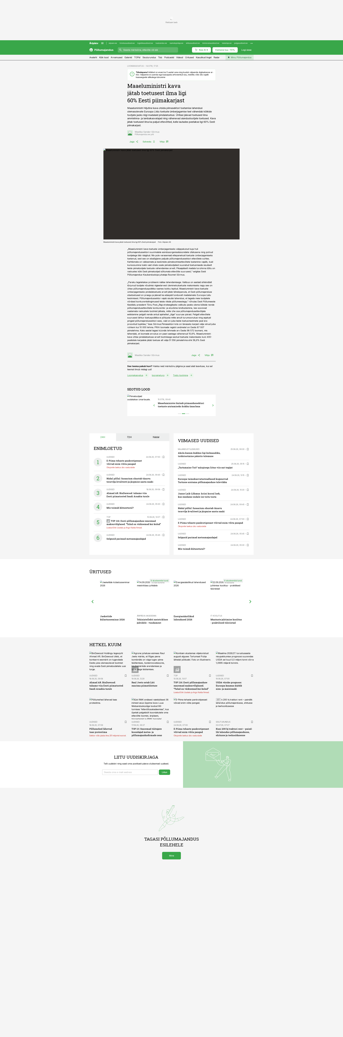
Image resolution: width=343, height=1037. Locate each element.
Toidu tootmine (180, 375)
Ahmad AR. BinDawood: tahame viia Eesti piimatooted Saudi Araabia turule (106, 685)
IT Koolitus (216, 616)
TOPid (137, 57)
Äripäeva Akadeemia (146, 616)
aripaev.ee (113, 43)
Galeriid (128, 57)
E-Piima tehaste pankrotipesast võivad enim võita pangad (210, 522)
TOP (109, 517)
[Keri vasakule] (154, 405)
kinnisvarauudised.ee (210, 43)
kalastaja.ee (227, 43)
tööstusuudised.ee (127, 43)
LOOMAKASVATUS (135, 66)
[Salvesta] (163, 457)
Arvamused (116, 57)
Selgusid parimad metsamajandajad (126, 538)
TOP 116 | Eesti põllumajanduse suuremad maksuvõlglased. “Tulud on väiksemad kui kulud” (191, 685)
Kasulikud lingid (203, 57)
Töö (160, 57)
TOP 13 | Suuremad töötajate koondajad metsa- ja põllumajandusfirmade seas (147, 732)
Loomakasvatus (135, 375)
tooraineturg (158, 375)
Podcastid (169, 57)
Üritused (189, 57)
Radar (217, 57)
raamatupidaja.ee (176, 43)
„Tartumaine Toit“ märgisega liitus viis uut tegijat (205, 467)
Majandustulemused (189, 449)
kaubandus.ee (161, 43)
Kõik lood (104, 57)
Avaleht (93, 57)
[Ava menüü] (102, 43)
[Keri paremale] (213, 405)
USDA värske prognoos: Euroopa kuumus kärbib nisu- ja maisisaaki (229, 685)
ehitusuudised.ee (193, 43)
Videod (179, 57)
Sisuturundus (149, 57)
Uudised (111, 457)
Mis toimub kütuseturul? (120, 507)
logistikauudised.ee (145, 43)
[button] (130, 772)
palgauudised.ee (241, 43)
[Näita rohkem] (251, 43)
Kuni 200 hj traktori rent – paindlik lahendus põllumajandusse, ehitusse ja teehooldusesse (234, 732)
